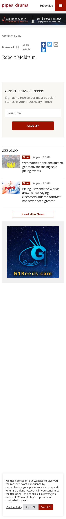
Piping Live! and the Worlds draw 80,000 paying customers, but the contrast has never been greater (41, 195)
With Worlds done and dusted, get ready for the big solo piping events (42, 167)
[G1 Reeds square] (33, 252)
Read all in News (33, 214)
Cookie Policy (14, 507)
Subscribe (46, 5)
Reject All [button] (30, 507)
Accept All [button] (46, 507)
